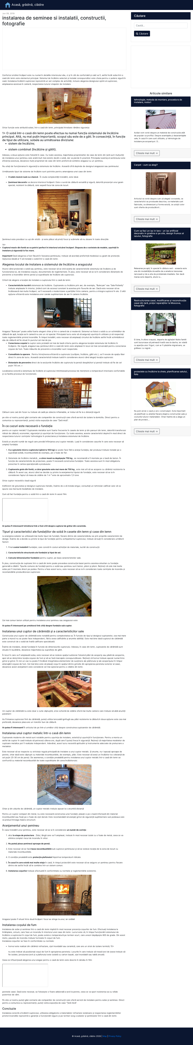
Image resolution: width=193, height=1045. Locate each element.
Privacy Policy (115, 1036)
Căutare (143, 33)
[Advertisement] (64, 49)
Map (105, 1036)
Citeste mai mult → (147, 153)
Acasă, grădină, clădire (27, 4)
